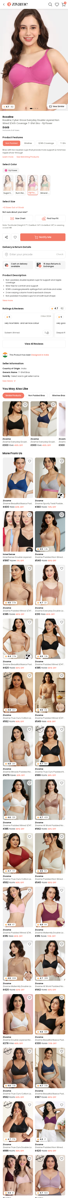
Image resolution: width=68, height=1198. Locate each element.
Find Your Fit (53, 218)
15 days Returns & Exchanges (52, 265)
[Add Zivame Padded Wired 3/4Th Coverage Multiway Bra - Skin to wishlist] (61, 675)
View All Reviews (34, 343)
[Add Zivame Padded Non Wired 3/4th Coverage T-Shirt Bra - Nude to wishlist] (61, 514)
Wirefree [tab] (28, 143)
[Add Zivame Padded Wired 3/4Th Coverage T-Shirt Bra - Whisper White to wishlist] (29, 782)
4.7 (8, 106)
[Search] (50, 4)
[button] (4, 4)
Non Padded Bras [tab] (36, 395)
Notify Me (45, 237)
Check (59, 254)
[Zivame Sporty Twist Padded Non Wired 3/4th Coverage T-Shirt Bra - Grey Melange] (50, 478)
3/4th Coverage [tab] (46, 143)
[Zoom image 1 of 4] (34, 60)
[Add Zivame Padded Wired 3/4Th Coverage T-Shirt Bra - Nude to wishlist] (29, 568)
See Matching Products (28, 156)
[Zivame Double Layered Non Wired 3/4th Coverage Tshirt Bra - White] (18, 1014)
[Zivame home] (17, 4)
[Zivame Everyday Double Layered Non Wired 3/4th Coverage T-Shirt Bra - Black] (16, 418)
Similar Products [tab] (13, 395)
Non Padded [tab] (12, 143)
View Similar (58, 106)
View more (8, 300)
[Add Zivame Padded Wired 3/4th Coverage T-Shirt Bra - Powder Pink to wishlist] (29, 890)
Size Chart (20, 218)
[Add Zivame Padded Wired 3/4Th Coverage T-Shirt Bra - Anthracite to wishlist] (61, 622)
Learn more (8, 156)
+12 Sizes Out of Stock (13, 207)
